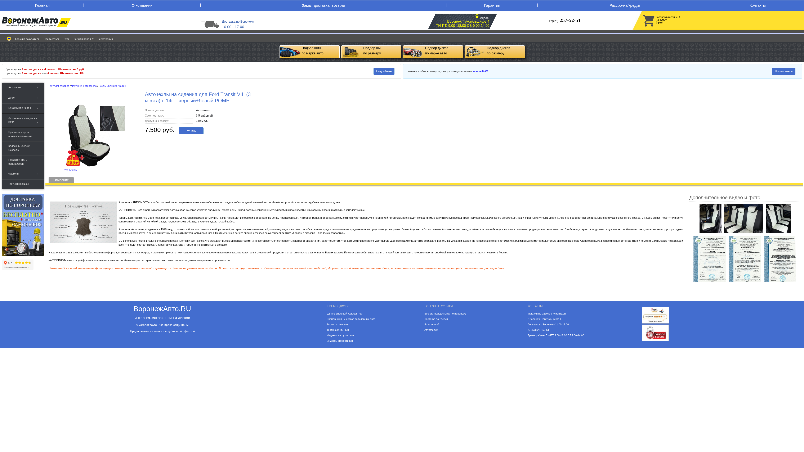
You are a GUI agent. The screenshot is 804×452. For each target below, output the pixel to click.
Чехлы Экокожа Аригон (112, 86)
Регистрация (105, 39)
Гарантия (492, 5)
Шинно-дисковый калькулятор (344, 313)
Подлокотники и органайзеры (17, 161)
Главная (42, 5)
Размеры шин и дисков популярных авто (351, 319)
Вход (67, 39)
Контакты (758, 5)
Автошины (14, 87)
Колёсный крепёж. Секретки (19, 148)
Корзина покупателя (27, 39)
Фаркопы (13, 173)
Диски (11, 97)
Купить (191, 130)
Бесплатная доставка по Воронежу (445, 313)
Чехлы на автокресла (84, 86)
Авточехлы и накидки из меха (22, 120)
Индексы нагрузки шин (340, 335)
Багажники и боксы (19, 108)
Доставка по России (436, 319)
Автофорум (431, 330)
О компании (142, 5)
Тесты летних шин (338, 324)
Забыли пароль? (84, 39)
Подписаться (51, 39)
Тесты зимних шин (338, 330)
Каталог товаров (59, 86)
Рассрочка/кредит (624, 5)
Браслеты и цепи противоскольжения (20, 134)
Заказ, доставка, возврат (323, 5)
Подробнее (384, 71)
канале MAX (480, 71)
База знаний (431, 324)
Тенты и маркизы (18, 183)
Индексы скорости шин (340, 340)
